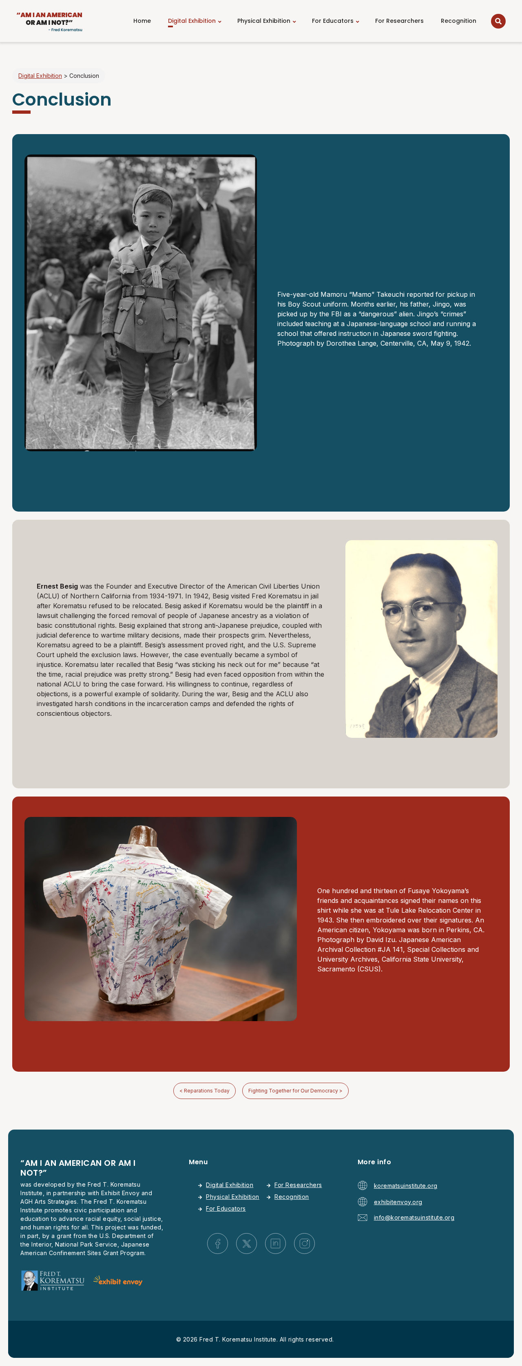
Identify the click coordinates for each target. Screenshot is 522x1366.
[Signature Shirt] (160, 1019)
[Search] (498, 21)
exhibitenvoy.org (398, 1201)
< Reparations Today (204, 1091)
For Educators (333, 21)
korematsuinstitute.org (406, 1185)
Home (142, 21)
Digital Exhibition (192, 21)
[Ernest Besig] (421, 735)
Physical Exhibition (263, 21)
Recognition (458, 21)
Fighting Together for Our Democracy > (295, 1091)
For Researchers (399, 21)
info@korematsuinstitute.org (414, 1217)
